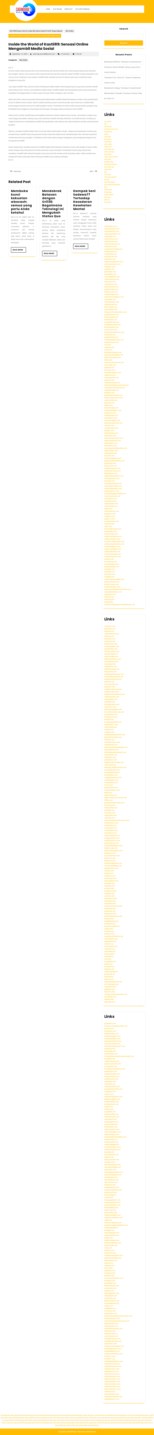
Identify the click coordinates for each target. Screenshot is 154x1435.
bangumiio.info (110, 911)
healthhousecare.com (112, 468)
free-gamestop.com (111, 1076)
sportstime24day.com (112, 1167)
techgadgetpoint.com (112, 1200)
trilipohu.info (109, 999)
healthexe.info (109, 886)
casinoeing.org (109, 951)
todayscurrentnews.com (113, 1354)
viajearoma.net (110, 375)
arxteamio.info (109, 1273)
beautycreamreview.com (113, 423)
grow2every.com (110, 466)
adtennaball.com (110, 727)
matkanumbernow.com (113, 689)
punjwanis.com (110, 1023)
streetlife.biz (108, 956)
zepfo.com (108, 526)
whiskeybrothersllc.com (113, 1397)
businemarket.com (111, 1142)
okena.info (108, 350)
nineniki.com (109, 719)
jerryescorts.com (110, 1192)
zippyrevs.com (109, 687)
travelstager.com (110, 828)
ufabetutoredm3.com (112, 1384)
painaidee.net (109, 1152)
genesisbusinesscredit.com (114, 803)
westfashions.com (111, 823)
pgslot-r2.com (109, 519)
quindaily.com (109, 569)
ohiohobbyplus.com (111, 302)
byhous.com (109, 979)
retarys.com (108, 1094)
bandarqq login (122, 1420)
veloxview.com (109, 1392)
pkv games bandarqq (112, 184)
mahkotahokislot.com (112, 1215)
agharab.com (109, 380)
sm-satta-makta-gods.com (114, 541)
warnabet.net (109, 967)
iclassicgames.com (111, 1122)
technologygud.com (111, 1233)
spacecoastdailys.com (112, 549)
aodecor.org (108, 944)
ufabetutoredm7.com (112, 1386)
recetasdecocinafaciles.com (114, 388)
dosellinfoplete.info (111, 921)
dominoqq (108, 190)
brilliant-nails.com (111, 848)
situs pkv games (110, 177)
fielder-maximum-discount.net (115, 798)
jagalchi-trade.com (111, 289)
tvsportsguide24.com (112, 1202)
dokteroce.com (110, 853)
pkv (105, 124)
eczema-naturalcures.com (114, 362)
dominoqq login (26, 1423)
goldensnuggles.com (112, 1099)
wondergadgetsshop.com (114, 340)
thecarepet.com (110, 1031)
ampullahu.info (110, 901)
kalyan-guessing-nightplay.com (116, 747)
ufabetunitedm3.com (112, 1376)
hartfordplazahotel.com (113, 982)
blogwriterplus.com (111, 1034)
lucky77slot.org (110, 1210)
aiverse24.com (109, 574)
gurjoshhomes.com (111, 315)
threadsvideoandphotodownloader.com (119, 1056)
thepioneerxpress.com (112, 659)
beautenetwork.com (111, 582)
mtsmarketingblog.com (113, 866)
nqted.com (108, 509)
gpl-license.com (110, 463)
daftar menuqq (142, 1418)
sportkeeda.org (110, 1283)
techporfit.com (109, 641)
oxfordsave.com (110, 1119)
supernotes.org (110, 1253)
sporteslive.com (110, 1170)
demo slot (108, 147)
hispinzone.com (110, 707)
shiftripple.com (110, 1331)
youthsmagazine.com (112, 1149)
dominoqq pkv (109, 182)
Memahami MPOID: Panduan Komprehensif (122, 62)
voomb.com (108, 1197)
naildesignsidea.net (111, 390)
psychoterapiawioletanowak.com (116, 1321)
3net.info (107, 345)
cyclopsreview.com (111, 428)
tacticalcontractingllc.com (114, 1346)
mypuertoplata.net (111, 656)
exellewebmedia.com (112, 1074)
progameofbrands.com (113, 679)
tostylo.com (108, 1109)
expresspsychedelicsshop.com (115, 448)
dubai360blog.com (111, 1207)
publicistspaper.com (111, 567)
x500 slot (32, 1418)
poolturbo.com (109, 876)
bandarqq (108, 132)
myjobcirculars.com (111, 692)
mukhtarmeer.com (111, 504)
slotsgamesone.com (111, 704)
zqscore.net (108, 1263)
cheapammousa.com (112, 383)
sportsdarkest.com (111, 1155)
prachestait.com (110, 878)
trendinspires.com (111, 830)
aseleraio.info (109, 1265)
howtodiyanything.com (113, 483)
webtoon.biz (109, 1157)
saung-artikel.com (111, 1124)
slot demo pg (109, 149)
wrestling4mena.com (112, 770)
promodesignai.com (111, 564)
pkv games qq (134, 1420)
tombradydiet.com (111, 317)
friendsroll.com (110, 335)
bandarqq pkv (94, 1425)
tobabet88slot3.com (112, 1351)
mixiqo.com (108, 1306)
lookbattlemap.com (111, 1102)
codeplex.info (109, 347)
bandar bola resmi (111, 129)
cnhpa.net (108, 1248)
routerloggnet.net (110, 699)
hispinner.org (109, 740)
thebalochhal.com (111, 241)
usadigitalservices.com (112, 777)
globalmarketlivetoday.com (114, 461)
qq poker (25, 1420)
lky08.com (108, 793)
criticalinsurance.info (112, 742)
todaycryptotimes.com (112, 536)
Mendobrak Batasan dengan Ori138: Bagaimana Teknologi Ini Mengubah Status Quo (53, 203)
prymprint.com (109, 1281)
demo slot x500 (10, 1418)
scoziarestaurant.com (112, 557)
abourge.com (109, 403)
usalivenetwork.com (111, 1061)
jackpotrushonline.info (112, 1064)
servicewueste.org (111, 684)
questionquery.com (111, 843)
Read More (19, 251)
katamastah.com (110, 1260)
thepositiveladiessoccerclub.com (116, 385)
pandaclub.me (109, 974)
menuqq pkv (5, 1415)
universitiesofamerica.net (113, 677)
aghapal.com (109, 367)
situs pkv (107, 137)
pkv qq (106, 179)
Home (48, 9)
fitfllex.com (108, 800)
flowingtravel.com (111, 717)
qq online (107, 121)
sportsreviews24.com (112, 1205)
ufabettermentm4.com (112, 1366)
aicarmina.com (110, 259)
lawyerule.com (109, 861)
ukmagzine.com (110, 1081)
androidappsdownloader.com (115, 752)
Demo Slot (69, 9)
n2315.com (108, 785)
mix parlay (106, 1423)
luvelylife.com (109, 810)
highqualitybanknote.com (113, 476)
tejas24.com (109, 873)
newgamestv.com (111, 1177)
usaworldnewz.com (111, 231)
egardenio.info (109, 1270)
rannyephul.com (110, 833)
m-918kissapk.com (111, 984)
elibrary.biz (108, 360)
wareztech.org (109, 1084)
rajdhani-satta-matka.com (114, 762)
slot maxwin (135, 1415)
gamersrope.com (110, 1071)
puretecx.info (109, 888)
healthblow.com (110, 757)
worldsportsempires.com (113, 1255)
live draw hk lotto (110, 164)
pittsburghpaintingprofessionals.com (118, 1316)
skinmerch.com (110, 282)
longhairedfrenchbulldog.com (115, 1137)
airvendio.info (109, 883)
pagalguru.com (110, 514)
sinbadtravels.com (111, 1079)
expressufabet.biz (111, 654)
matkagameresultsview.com (114, 735)
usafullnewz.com (110, 226)
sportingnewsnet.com (112, 1165)
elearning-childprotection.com (115, 767)
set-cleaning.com (110, 562)
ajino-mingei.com (110, 307)
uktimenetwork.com (111, 229)
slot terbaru (100, 1415)
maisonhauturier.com (112, 496)
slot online (108, 144)
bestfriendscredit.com (112, 357)
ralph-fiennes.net (110, 795)
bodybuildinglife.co (111, 1228)
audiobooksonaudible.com (114, 579)
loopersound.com (110, 292)
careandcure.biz (110, 1288)
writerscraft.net (110, 765)
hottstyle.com (109, 481)
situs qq (107, 197)
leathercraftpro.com (111, 1301)
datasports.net (110, 1185)
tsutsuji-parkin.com (111, 378)
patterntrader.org (110, 1245)
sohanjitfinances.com (112, 1339)
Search (123, 28)
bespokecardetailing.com (113, 355)
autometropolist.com (112, 420)
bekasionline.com (110, 644)
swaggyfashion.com (112, 838)
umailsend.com (110, 1091)
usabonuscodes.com (112, 539)
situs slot (68, 1418)
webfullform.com (110, 666)
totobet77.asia (109, 1356)
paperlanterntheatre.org (113, 395)
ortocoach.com (110, 1311)
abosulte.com (109, 572)
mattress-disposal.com (113, 1223)
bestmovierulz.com (111, 287)
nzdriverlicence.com (111, 511)
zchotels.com (109, 524)
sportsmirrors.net (110, 1182)
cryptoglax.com (110, 299)
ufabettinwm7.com (111, 1371)
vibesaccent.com (110, 246)
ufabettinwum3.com (112, 1374)
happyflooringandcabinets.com (116, 1225)
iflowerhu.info (109, 992)
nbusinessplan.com (111, 646)
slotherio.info (109, 934)
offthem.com (109, 636)
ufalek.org (108, 1220)
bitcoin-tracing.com (111, 584)
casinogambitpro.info (112, 1039)
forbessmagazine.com (112, 458)
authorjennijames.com (112, 372)
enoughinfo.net (110, 961)
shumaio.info (109, 931)
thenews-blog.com (111, 534)
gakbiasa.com (109, 989)
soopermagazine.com (112, 546)
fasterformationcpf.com (113, 1097)
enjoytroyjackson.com (112, 441)
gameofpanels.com (111, 750)
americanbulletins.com (112, 410)
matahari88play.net (111, 1144)
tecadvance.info (110, 891)
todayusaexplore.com (112, 234)
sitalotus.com (109, 1250)
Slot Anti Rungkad (82, 9)
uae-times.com (109, 626)
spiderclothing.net (111, 337)
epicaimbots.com (110, 443)
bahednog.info (109, 1049)
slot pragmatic (42, 1418)
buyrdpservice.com (111, 1104)
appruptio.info (109, 1002)
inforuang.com (109, 805)
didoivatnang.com (111, 433)
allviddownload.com (111, 669)
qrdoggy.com (109, 1230)
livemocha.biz (109, 954)
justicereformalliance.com (114, 297)
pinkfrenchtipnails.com (112, 1175)
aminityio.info (109, 893)
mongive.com (109, 732)
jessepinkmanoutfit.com (113, 1089)
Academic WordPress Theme (70, 1432)
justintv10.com (110, 858)
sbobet (129, 1423)
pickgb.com (108, 1238)
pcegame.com (109, 516)
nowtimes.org (109, 949)
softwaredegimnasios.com (114, 544)
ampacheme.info (110, 898)
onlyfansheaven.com (112, 790)
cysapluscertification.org (113, 936)
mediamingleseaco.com (113, 863)
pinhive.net (108, 964)
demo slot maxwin (111, 157)
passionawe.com (110, 1313)
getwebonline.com (111, 788)
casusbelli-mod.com (111, 322)
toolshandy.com (110, 825)
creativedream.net (111, 782)
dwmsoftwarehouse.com (113, 438)
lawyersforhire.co (110, 1139)
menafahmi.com (110, 501)
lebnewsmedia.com (111, 327)
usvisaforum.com (110, 284)
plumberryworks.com (112, 1318)
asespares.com (110, 413)
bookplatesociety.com (112, 325)
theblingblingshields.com (113, 1172)
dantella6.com (109, 702)
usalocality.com (110, 236)
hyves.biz (107, 959)
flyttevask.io (108, 977)
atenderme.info (110, 909)
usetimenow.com (110, 755)
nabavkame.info (110, 987)
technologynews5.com (112, 529)
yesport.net (108, 1107)
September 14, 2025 (19, 54)
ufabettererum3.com (112, 1364)
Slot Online (57, 9)
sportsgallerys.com (111, 1180)
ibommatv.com (110, 639)
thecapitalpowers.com (112, 1349)
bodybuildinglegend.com (113, 845)
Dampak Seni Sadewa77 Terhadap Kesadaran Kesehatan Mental (84, 200)
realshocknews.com (111, 1235)
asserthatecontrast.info (113, 906)
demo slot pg (109, 152)
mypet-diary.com (110, 815)
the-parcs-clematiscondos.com (115, 1026)
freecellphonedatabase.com (114, 1069)
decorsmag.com (110, 672)
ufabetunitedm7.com (112, 1379)
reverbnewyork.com (111, 279)
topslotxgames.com (111, 697)
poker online (108, 195)
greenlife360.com (110, 649)
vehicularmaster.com (112, 244)
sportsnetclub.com (111, 1114)
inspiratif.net (109, 631)
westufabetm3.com (111, 1394)
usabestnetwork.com (112, 1086)
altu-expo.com (109, 370)
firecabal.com (109, 456)
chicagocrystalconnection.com (115, 994)
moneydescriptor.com (112, 1147)
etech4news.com (110, 446)
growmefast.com (110, 1213)
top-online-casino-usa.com (114, 712)
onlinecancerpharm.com (113, 1218)
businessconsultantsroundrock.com (117, 589)
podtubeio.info (109, 924)
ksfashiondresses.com (112, 1243)
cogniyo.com (109, 1291)
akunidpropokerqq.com (113, 352)
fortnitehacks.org (110, 939)
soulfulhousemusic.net (112, 1341)
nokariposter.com (110, 745)
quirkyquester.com (111, 1326)
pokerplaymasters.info (112, 1041)
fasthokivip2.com (110, 1127)
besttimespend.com (111, 1286)
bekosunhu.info (110, 914)
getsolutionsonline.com (113, 737)
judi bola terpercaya (118, 1423)
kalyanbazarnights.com (113, 709)
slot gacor (145, 1415)
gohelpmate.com (110, 760)
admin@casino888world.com (44, 54)
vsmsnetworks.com (111, 634)
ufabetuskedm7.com (112, 1381)
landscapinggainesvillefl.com (115, 494)
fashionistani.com (111, 451)
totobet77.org (109, 1359)
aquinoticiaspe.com (111, 1134)
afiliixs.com (108, 405)
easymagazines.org (111, 1293)
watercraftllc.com (111, 400)
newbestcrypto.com (111, 1117)
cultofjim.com (109, 269)
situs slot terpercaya (56, 1418)
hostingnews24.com (112, 478)
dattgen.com (109, 430)
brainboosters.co (110, 251)
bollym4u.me (109, 969)
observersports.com (111, 1129)
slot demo (108, 126)
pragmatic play (22, 1418)
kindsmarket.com (110, 808)
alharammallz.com (111, 408)
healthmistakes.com (111, 1240)
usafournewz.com (111, 239)
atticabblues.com (110, 418)
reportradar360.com (112, 835)
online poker (64, 1420)
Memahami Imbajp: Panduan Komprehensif (122, 88)
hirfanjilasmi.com (110, 1296)
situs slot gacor (89, 1415)
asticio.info (108, 1268)
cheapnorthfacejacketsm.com (115, 312)
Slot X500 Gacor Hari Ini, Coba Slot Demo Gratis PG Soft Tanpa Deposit (36, 31)
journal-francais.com (112, 856)
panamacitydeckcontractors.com (116, 820)
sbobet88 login (138, 1423)
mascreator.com (110, 499)
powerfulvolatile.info (112, 926)
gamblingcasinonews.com (114, 674)
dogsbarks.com (110, 436)
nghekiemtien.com (111, 868)
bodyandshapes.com (112, 587)
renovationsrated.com (112, 554)
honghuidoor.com (111, 714)
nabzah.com (109, 730)
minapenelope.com (111, 294)
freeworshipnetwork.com (113, 398)
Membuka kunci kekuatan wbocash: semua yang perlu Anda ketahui (21, 202)
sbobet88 (109, 1415)
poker (106, 134)
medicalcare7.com (111, 724)
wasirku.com (109, 871)
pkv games (59, 1425)
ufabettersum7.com (111, 1369)
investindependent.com (113, 488)
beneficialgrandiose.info (113, 916)
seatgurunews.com (111, 342)
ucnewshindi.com (110, 1066)
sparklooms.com (110, 1344)
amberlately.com (110, 254)
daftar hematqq (15, 1420)
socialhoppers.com (111, 780)
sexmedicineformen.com (113, 1328)
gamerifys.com (110, 629)
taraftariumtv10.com (112, 840)
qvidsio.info (108, 929)
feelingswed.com (110, 453)
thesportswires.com (111, 1160)
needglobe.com (110, 1308)
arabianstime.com (111, 415)
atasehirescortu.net (111, 1187)
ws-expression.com (111, 521)
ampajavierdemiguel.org (113, 249)
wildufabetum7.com (111, 1399)
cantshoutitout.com (111, 651)
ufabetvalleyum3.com (112, 1389)
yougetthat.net (110, 1112)
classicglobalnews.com (113, 592)
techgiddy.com (109, 1059)
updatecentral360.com (112, 1258)
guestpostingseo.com (112, 1036)
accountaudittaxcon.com (113, 1278)
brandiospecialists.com (113, 722)
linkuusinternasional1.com (114, 332)
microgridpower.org (111, 1303)
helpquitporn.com (111, 473)
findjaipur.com (109, 267)
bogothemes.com (110, 304)
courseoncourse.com (112, 1044)
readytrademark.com (112, 551)
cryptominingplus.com (112, 1132)
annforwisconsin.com (112, 264)
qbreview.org (109, 682)
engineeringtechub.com (113, 1190)
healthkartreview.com (112, 471)
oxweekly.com (109, 818)
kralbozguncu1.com (111, 491)
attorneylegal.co (110, 1195)
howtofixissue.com (111, 661)
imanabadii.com (110, 997)
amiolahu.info (109, 896)
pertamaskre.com (111, 1054)
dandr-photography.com (113, 851)
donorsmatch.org (110, 946)
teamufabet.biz (110, 664)
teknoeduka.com (110, 531)
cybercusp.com (110, 594)
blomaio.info (109, 919)
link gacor (108, 139)
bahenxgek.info (110, 1051)
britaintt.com (109, 597)
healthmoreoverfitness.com (114, 694)
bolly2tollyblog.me (111, 972)
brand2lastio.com (111, 775)
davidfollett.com (110, 274)
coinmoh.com (109, 425)
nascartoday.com (110, 506)
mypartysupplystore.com (113, 262)
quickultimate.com (111, 1323)
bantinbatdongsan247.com (114, 1046)
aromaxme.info (110, 903)
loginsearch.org (110, 941)
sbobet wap (108, 162)
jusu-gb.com (109, 1028)
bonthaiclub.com (110, 320)
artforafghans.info (111, 881)
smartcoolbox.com (111, 1336)
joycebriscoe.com (110, 257)
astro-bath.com (110, 365)
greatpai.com (109, 393)
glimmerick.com (110, 272)
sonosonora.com (110, 330)
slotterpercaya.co (110, 1334)
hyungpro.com (109, 1162)
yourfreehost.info (110, 309)
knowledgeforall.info (112, 772)
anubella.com (109, 577)
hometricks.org (110, 1298)
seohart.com (109, 559)
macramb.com (109, 813)
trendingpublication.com (113, 1361)
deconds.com (109, 599)
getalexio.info (109, 1276)
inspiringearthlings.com (113, 486)
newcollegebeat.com (112, 277)
